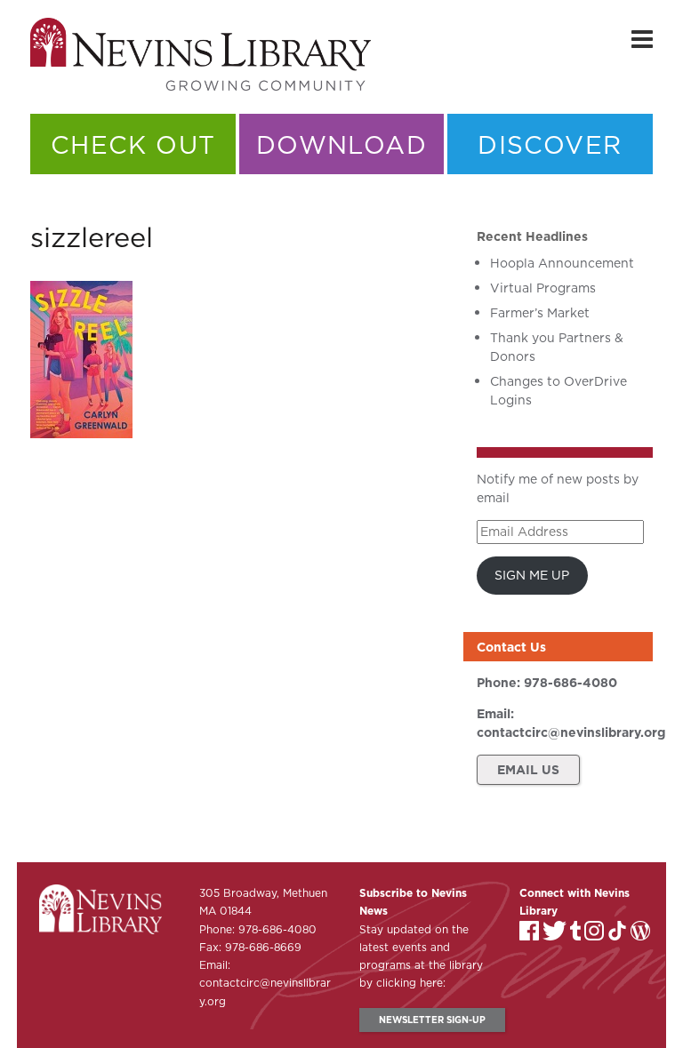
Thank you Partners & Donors (556, 347)
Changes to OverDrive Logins (558, 390)
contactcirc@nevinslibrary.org (571, 732)
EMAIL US (528, 770)
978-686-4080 (570, 683)
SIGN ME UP (531, 575)
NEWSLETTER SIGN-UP (432, 1019)
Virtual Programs (543, 288)
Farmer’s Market (540, 313)
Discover (550, 144)
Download (341, 144)
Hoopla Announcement (562, 263)
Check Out (133, 144)
